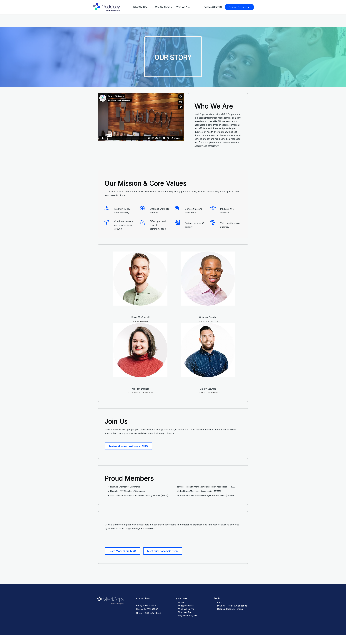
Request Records (237, 7)
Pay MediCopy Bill (213, 7)
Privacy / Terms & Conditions (232, 605)
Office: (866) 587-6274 (148, 613)
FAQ (219, 602)
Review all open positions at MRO (128, 446)
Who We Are (183, 7)
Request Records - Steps (230, 609)
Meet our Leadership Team (163, 551)
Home (97, 5)
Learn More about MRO (122, 551)
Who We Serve (162, 7)
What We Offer (140, 7)
